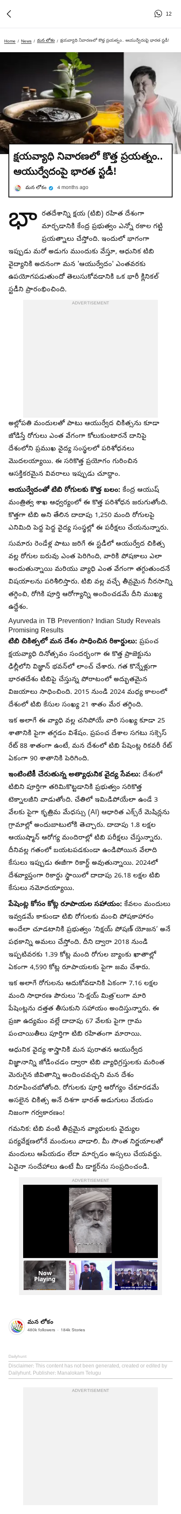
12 (159, 14)
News (26, 41)
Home (10, 41)
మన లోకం (46, 40)
